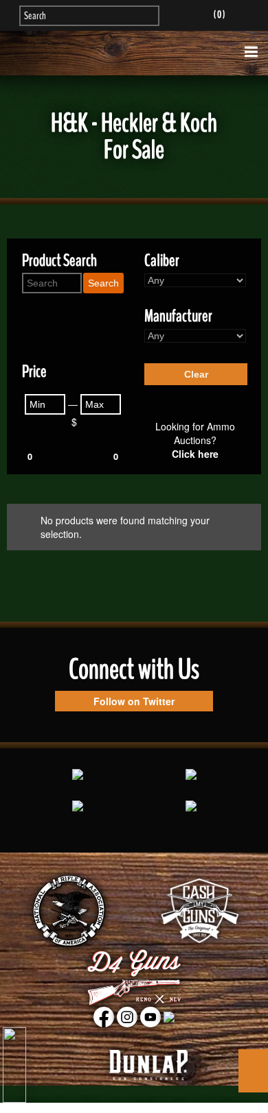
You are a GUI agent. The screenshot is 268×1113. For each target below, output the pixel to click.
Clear (196, 374)
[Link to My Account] (179, 14)
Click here (195, 454)
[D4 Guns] (134, 53)
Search (103, 283)
